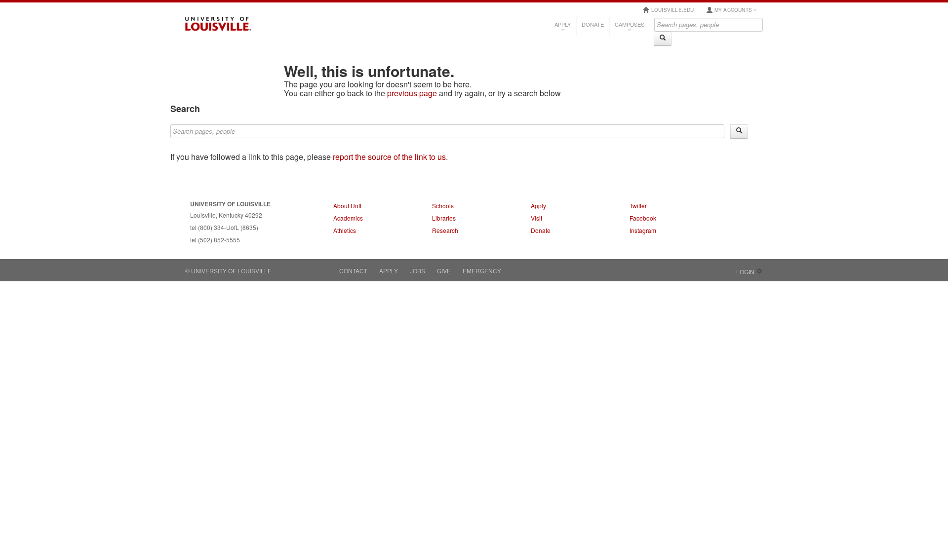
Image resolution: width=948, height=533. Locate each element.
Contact (353, 270)
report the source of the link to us (389, 156)
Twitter (638, 205)
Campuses (629, 24)
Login (745, 271)
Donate (593, 24)
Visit (536, 218)
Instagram (643, 230)
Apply (562, 24)
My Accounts (732, 9)
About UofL (348, 205)
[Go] (663, 39)
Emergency (482, 270)
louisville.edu (672, 9)
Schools (443, 205)
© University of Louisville (228, 270)
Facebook (643, 218)
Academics (348, 218)
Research (445, 230)
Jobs (417, 270)
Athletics (344, 230)
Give (444, 270)
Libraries (444, 218)
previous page (412, 93)
